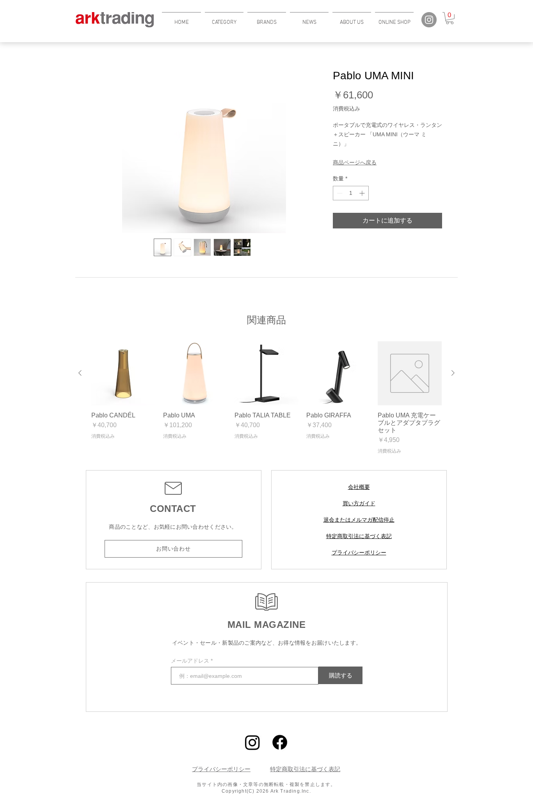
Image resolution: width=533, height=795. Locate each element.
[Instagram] (429, 19)
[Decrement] (339, 193)
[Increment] (363, 193)
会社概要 (359, 487)
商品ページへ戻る (355, 162)
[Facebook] (280, 742)
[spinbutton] (351, 193)
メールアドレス (191, 660)
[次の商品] (453, 373)
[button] (224, 19)
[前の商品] (80, 373)
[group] (266, 398)
